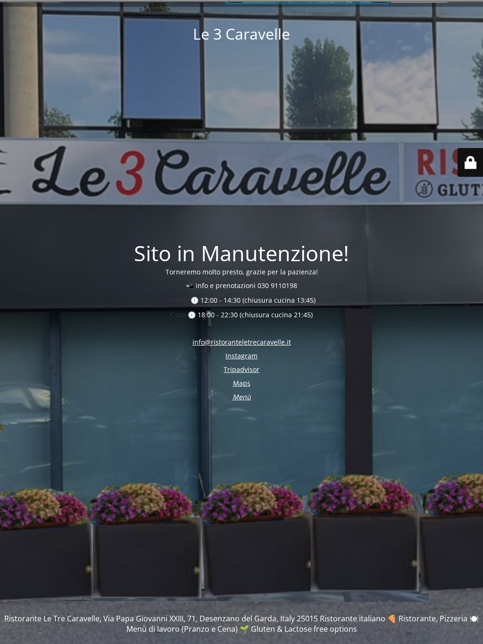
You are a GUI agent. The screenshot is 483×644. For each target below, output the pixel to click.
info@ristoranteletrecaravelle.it (241, 342)
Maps (241, 383)
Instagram (241, 355)
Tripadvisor (241, 369)
